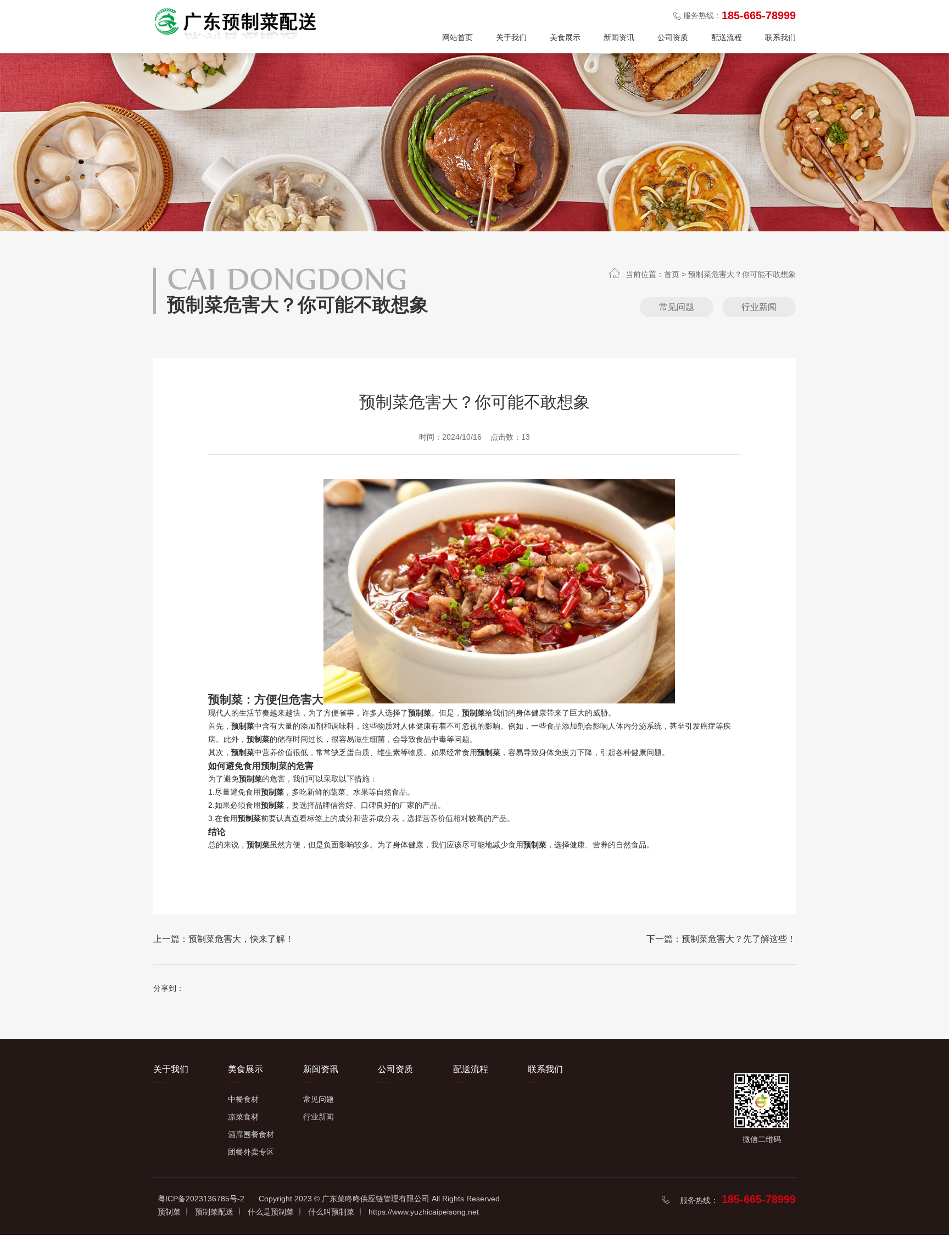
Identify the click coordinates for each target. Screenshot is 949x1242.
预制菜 (169, 1211)
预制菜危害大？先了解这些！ (739, 939)
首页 (671, 274)
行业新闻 (759, 307)
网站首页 (457, 37)
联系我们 (780, 37)
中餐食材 (243, 1099)
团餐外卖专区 (251, 1151)
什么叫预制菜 (331, 1211)
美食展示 (565, 37)
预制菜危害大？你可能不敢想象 (742, 274)
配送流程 (726, 37)
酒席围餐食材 (251, 1134)
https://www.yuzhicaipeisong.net (424, 1211)
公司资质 (672, 37)
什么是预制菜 (271, 1211)
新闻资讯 (619, 37)
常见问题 (676, 307)
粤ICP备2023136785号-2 (201, 1198)
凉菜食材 (243, 1116)
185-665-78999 (759, 1199)
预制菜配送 (214, 1211)
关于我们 (511, 37)
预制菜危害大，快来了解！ (241, 939)
